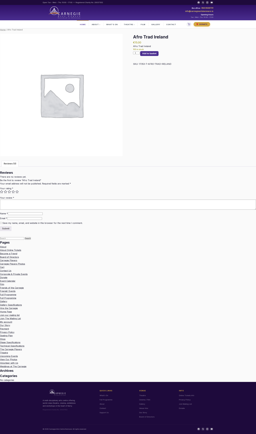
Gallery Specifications (11, 305)
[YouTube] (211, 2)
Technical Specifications (12, 346)
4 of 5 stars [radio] (13, 191)
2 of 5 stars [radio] (5, 191)
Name (4, 213)
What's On (112, 24)
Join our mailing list (10, 315)
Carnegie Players (8, 260)
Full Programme (8, 294)
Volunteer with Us (9, 363)
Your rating (6, 188)
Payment (4, 328)
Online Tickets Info (186, 395)
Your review (7, 197)
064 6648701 (207, 8)
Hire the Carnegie (9, 308)
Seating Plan (6, 335)
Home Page (6, 311)
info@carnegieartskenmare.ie (199, 11)
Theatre (128, 24)
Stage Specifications (10, 342)
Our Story (5, 325)
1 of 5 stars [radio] (1, 191)
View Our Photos (8, 359)
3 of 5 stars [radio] (9, 191)
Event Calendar (7, 281)
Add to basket (149, 53)
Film (143, 24)
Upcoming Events (9, 356)
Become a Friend (8, 253)
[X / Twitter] (203, 2)
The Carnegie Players (11, 349)
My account (6, 322)
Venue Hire (143, 408)
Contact (171, 24)
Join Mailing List (185, 404)
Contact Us (5, 270)
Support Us (104, 413)
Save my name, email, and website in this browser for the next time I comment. (42, 223)
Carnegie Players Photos (12, 264)
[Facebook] (198, 2)
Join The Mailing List (10, 318)
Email (3, 218)
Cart (2, 267)
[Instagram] (207, 2)
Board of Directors (9, 257)
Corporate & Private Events (14, 274)
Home (83, 24)
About (95, 24)
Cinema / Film (144, 400)
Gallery (155, 24)
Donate (201, 24)
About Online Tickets (10, 250)
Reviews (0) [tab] (10, 163)
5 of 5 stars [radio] (17, 191)
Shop (2, 339)
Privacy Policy (7, 332)
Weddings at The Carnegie (13, 366)
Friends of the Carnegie (12, 287)
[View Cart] (188, 24)
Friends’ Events (7, 291)
